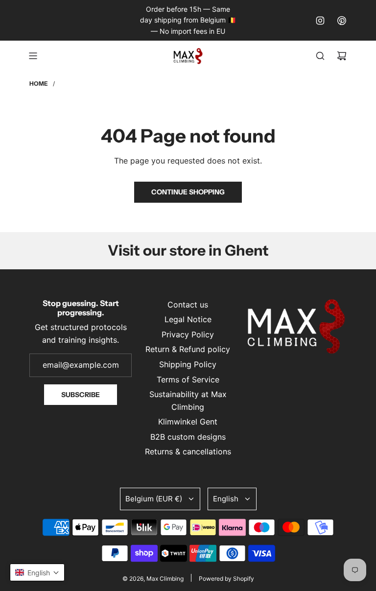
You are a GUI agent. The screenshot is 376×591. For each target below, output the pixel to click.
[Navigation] (33, 56)
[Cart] (341, 56)
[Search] (320, 56)
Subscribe (80, 394)
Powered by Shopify (226, 578)
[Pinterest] (341, 20)
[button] (37, 572)
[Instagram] (320, 20)
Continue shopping (188, 192)
